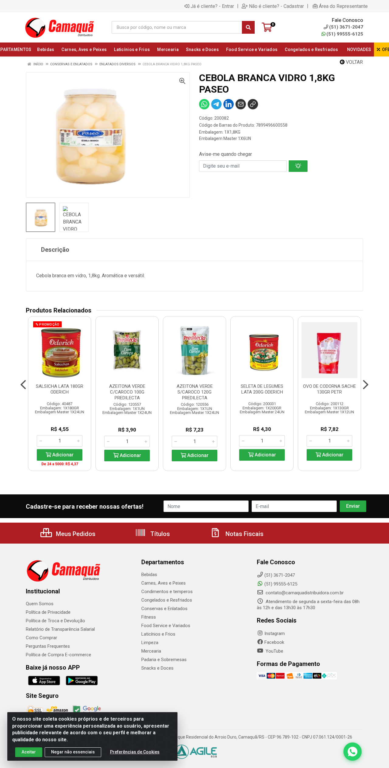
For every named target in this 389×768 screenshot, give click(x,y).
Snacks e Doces (157, 668)
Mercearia (151, 651)
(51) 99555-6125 (344, 34)
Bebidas (149, 574)
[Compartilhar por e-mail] (241, 104)
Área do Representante (343, 6)
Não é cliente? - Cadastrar (276, 6)
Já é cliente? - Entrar (212, 6)
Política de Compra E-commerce (58, 654)
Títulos (159, 534)
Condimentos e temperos (167, 591)
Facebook (274, 642)
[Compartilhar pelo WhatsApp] (204, 104)
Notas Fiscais (243, 534)
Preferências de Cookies (135, 751)
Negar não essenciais (73, 751)
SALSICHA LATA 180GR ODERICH (59, 389)
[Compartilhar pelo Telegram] (216, 104)
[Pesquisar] (248, 27)
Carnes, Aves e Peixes (163, 583)
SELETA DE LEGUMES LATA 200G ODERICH (262, 389)
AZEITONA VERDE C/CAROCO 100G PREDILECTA (127, 392)
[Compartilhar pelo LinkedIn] (228, 104)
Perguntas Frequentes (48, 646)
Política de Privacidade (48, 612)
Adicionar (62, 455)
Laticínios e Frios (158, 634)
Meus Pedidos (74, 534)
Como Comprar (41, 637)
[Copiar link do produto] (253, 104)
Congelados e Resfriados (166, 600)
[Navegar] (23, 385)
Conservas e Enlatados (164, 608)
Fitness (148, 617)
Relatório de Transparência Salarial (60, 629)
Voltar (354, 62)
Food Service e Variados (165, 625)
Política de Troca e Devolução (55, 620)
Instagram (274, 633)
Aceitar (29, 751)
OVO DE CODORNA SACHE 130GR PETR (329, 389)
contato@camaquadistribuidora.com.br (304, 593)
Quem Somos (39, 603)
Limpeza (149, 642)
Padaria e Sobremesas (164, 659)
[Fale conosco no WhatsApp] (352, 751)
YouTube (273, 651)
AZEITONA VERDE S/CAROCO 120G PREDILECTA (195, 392)
